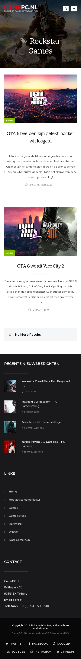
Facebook (40, 643)
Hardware (15, 524)
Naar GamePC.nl (19, 540)
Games (9, 120)
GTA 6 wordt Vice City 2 (40, 266)
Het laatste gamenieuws (24, 499)
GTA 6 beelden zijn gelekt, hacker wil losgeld (40, 137)
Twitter (16, 643)
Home (13, 491)
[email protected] (34, 600)
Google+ (63, 643)
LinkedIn (67, 651)
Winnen (13, 532)
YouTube (18, 651)
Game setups (17, 515)
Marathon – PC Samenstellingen (42, 422)
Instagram (43, 651)
